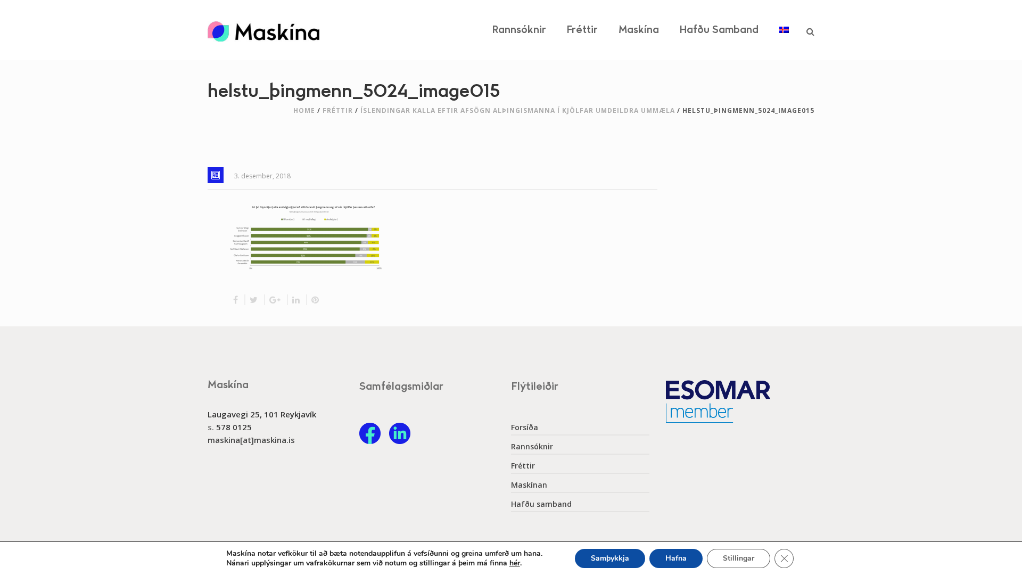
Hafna (676, 558)
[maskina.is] (263, 30)
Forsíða (524, 427)
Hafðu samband (719, 30)
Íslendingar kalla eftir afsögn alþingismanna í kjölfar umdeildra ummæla (517, 110)
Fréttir (582, 30)
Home (304, 110)
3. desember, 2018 (262, 175)
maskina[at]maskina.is (251, 439)
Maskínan (529, 485)
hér (514, 563)
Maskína (639, 30)
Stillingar (738, 558)
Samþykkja (610, 558)
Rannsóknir (519, 30)
